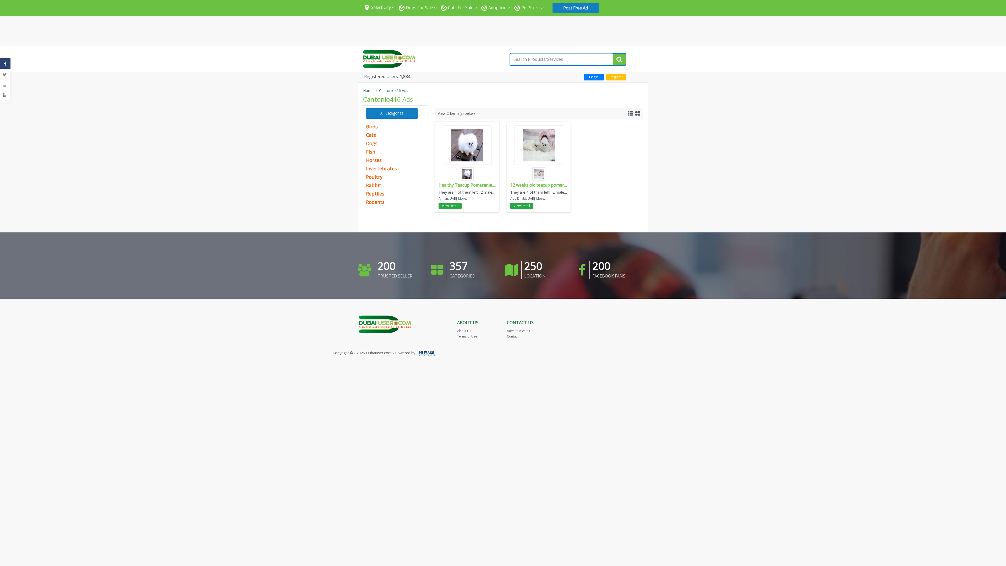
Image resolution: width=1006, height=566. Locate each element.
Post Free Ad (575, 8)
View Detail (450, 206)
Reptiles (375, 194)
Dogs (372, 143)
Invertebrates (381, 168)
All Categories (391, 113)
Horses (374, 160)
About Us (464, 331)
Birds (372, 126)
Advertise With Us (520, 331)
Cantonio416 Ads (393, 90)
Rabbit (373, 185)
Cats (371, 135)
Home (368, 90)
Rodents (375, 202)
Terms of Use (467, 336)
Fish (370, 152)
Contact (512, 336)
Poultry (374, 177)
